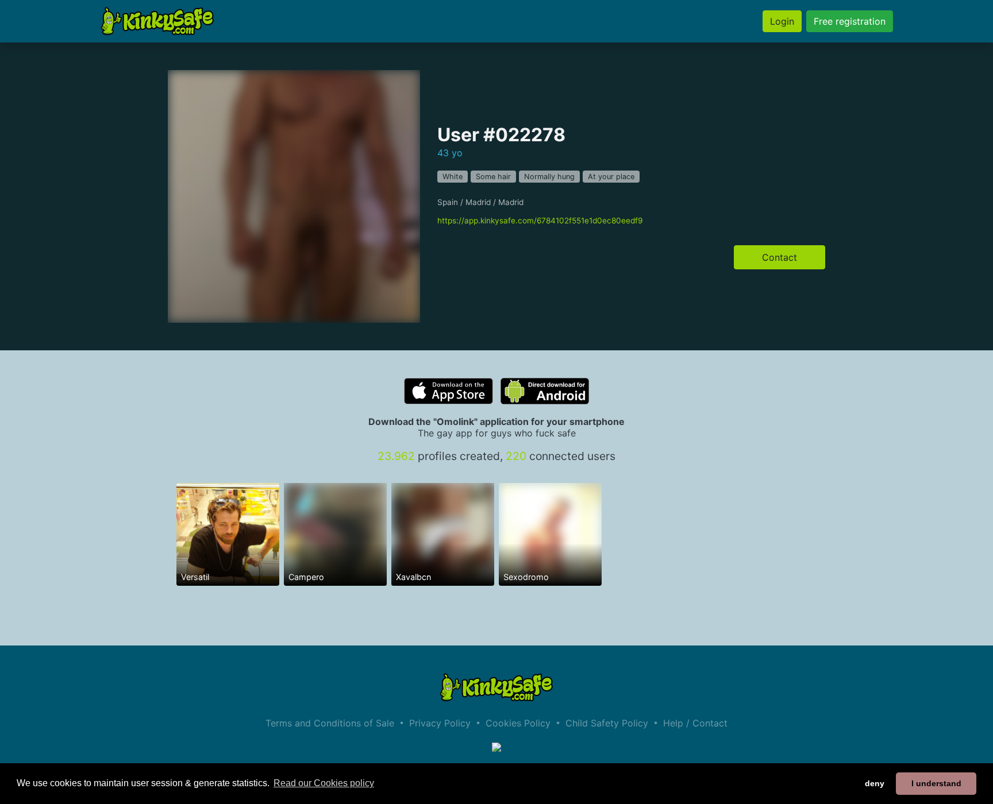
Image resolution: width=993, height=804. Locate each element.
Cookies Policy (518, 723)
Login (782, 21)
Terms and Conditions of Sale (329, 723)
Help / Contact (695, 723)
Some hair (493, 176)
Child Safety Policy (606, 723)
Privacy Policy (440, 723)
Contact (779, 257)
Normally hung (549, 176)
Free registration (850, 21)
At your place (611, 176)
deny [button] (874, 783)
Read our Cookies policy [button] (324, 783)
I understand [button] (936, 783)
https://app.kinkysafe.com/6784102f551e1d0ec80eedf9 (539, 220)
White (452, 176)
